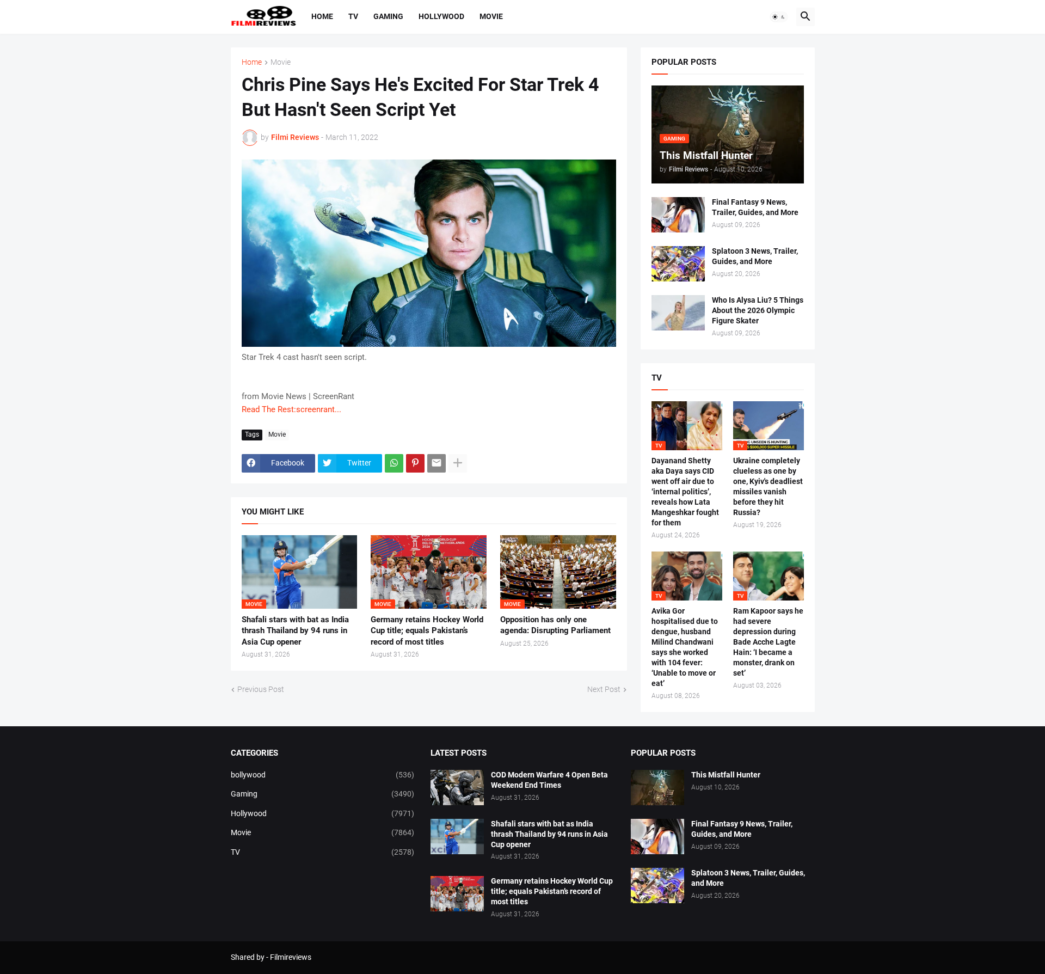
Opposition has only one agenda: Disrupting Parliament (555, 625)
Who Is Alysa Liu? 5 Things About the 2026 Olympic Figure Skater (757, 310)
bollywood (323, 774)
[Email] (436, 463)
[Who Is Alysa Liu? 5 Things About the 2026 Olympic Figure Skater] (678, 312)
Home (322, 16)
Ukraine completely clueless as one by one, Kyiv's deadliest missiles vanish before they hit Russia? (768, 486)
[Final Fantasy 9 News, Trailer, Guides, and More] (678, 214)
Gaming (388, 16)
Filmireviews (290, 957)
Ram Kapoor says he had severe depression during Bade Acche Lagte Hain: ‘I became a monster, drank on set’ (768, 642)
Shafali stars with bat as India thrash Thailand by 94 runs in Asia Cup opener (295, 631)
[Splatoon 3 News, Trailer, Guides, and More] (678, 263)
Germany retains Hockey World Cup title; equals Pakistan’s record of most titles (427, 631)
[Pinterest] (415, 463)
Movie (491, 16)
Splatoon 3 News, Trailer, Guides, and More (755, 256)
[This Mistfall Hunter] (657, 787)
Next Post (603, 689)
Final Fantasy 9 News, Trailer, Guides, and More (755, 207)
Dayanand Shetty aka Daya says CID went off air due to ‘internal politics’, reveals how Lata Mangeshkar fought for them (685, 491)
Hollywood (441, 16)
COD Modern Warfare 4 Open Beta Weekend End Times (549, 779)
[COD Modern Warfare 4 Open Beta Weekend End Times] (457, 787)
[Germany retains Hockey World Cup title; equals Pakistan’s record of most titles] (457, 893)
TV (353, 16)
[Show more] (457, 463)
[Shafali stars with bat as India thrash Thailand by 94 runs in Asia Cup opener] (457, 836)
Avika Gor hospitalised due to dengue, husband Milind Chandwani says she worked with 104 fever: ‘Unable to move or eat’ (684, 647)
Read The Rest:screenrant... (291, 409)
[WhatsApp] (394, 463)
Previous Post (260, 689)
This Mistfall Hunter (725, 774)
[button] (779, 16)
